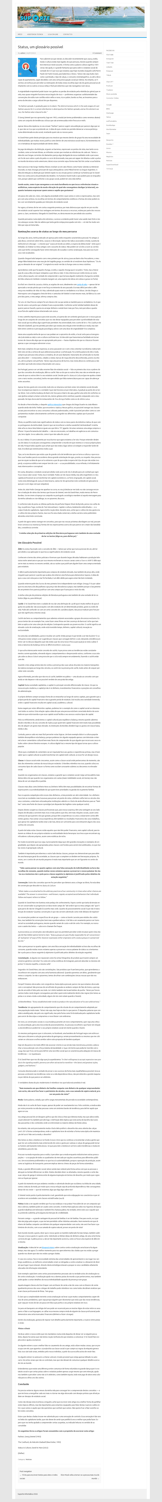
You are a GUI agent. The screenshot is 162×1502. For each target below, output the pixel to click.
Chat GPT (109, 82)
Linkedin (109, 67)
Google (109, 105)
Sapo (108, 133)
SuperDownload (112, 164)
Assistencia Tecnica (35, 34)
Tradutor (109, 90)
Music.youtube (111, 94)
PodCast (109, 86)
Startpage (110, 113)
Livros (108, 148)
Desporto (109, 140)
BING (108, 109)
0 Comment (97, 53)
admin (23, 53)
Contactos (67, 34)
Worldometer (111, 129)
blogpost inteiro (48, 1247)
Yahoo (108, 117)
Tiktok (108, 75)
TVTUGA (109, 169)
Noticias (29, 1459)
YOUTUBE (109, 55)
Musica (108, 152)
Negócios (109, 156)
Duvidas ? (109, 144)
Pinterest (109, 71)
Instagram (110, 59)
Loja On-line (53, 34)
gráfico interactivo (55, 405)
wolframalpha (111, 121)
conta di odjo (82, 284)
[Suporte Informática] (81, 27)
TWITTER (110, 63)
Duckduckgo (110, 125)
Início (20, 34)
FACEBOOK (110, 50)
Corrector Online (112, 98)
